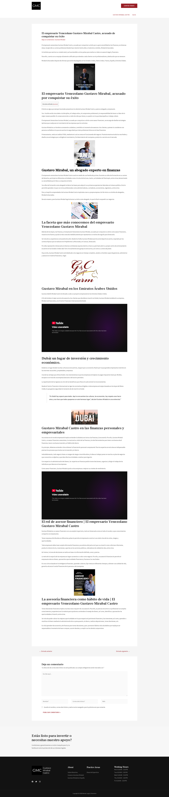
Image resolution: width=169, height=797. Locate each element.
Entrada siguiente (123, 651)
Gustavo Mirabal (60, 40)
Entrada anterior (45, 651)
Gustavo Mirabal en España (76, 778)
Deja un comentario (48, 40)
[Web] (114, 702)
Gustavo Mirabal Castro (121, 15)
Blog (134, 15)
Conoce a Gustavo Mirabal (76, 775)
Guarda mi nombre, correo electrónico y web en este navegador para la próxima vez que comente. (74, 707)
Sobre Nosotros (73, 772)
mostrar (55, 104)
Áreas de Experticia (93, 772)
